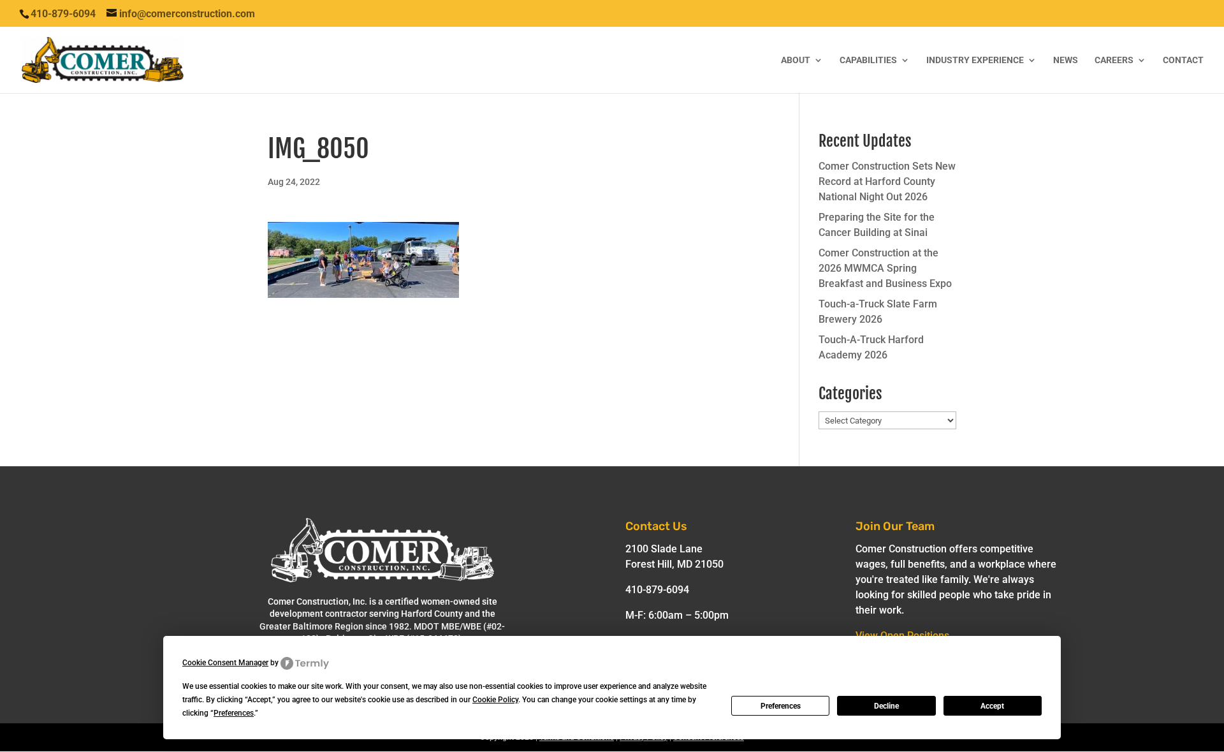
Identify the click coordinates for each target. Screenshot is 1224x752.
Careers (1114, 60)
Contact (1183, 60)
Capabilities (868, 60)
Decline (886, 706)
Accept (992, 706)
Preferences (781, 706)
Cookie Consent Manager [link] (225, 662)
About (795, 60)
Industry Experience (975, 60)
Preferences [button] (234, 713)
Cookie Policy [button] (495, 699)
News (1065, 60)
